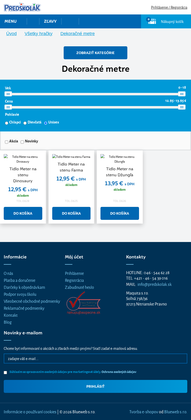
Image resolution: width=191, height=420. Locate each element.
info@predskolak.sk (155, 284)
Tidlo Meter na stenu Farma (71, 167)
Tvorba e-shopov (143, 411)
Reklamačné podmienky (24, 308)
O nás (8, 273)
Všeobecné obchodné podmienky (32, 301)
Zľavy (50, 21)
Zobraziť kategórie (95, 53)
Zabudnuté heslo (79, 287)
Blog (8, 322)
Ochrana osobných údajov (118, 371)
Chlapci (15, 122)
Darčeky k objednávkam (24, 287)
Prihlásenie (74, 273)
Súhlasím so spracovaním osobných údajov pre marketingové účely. (72, 371)
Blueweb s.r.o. (175, 411)
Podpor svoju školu (20, 294)
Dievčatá (35, 122)
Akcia (13, 141)
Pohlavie (12, 114)
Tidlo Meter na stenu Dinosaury (23, 174)
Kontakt (11, 315)
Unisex (53, 122)
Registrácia (74, 280)
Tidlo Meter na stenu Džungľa (119, 172)
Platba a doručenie (19, 280)
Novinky (31, 141)
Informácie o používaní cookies (30, 411)
